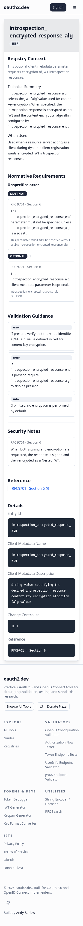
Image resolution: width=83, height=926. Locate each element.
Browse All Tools (19, 706)
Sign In (58, 7)
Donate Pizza (56, 706)
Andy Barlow (25, 912)
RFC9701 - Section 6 (28, 488)
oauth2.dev (16, 679)
